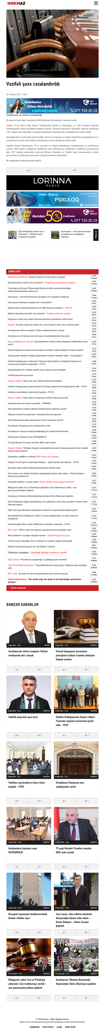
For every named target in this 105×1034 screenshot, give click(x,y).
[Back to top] (98, 1027)
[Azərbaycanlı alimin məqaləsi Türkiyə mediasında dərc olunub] (29, 626)
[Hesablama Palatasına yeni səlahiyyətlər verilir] (76, 758)
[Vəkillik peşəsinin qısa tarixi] (29, 692)
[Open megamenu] (96, 3)
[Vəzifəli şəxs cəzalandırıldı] (52, 44)
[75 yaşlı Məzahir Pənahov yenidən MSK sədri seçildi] (76, 823)
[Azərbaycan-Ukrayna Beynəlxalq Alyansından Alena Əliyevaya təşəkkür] (76, 955)
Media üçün (70, 1027)
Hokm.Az (45, 1019)
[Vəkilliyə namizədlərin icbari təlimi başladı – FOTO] (29, 758)
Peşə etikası (48, 1027)
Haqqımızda (34, 1027)
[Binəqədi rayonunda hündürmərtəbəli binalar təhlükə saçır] (29, 889)
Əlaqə (59, 1027)
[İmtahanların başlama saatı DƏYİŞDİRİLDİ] (29, 823)
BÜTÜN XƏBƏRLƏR (18, 588)
